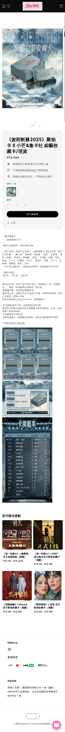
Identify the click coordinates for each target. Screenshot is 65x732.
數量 (9, 199)
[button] (3, 6)
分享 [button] (13, 222)
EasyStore (46, 723)
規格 (11, 183)
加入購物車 (32, 214)
